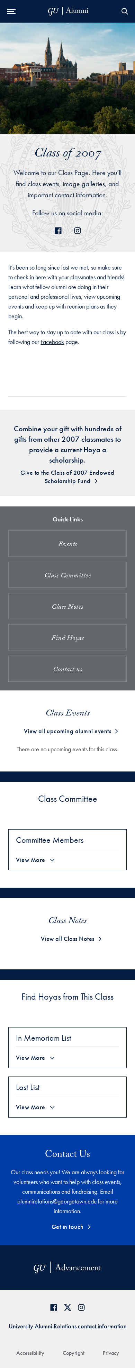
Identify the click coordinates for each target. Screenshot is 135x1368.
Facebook (52, 342)
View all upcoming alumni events (67, 731)
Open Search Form (124, 11)
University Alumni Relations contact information (68, 1326)
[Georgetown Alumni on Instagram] (81, 1307)
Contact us (67, 670)
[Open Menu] (11, 11)
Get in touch (68, 1227)
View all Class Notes (67, 939)
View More (30, 860)
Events (67, 545)
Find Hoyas (67, 639)
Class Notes (67, 608)
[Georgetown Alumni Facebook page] (53, 1307)
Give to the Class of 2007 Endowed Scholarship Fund (67, 477)
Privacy (111, 1353)
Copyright (73, 1353)
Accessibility (30, 1353)
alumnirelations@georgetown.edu (57, 1201)
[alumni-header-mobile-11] (68, 11)
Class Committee (67, 576)
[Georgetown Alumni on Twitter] (67, 1307)
